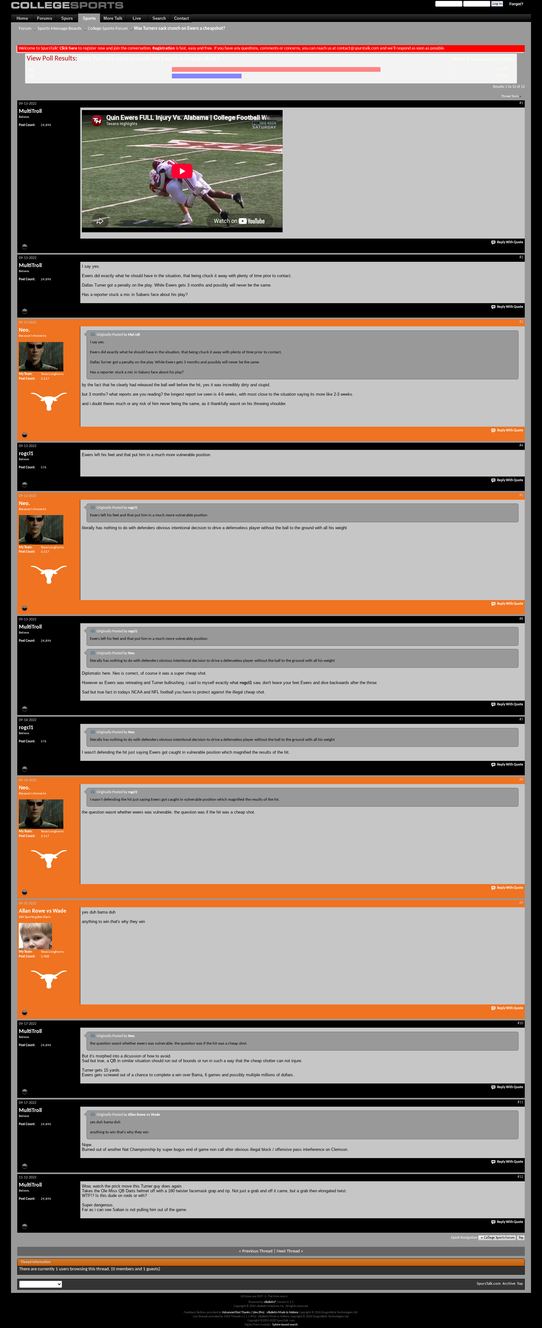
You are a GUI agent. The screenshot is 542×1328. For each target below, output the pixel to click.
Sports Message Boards (60, 28)
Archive (508, 1284)
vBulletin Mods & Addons (282, 1312)
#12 (520, 1177)
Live (137, 18)
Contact (181, 18)
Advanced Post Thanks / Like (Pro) (243, 1312)
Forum (25, 28)
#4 (521, 445)
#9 (521, 903)
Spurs (67, 18)
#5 (521, 495)
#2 (521, 257)
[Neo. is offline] (41, 357)
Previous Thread (257, 1251)
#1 (521, 103)
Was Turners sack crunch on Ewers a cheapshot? (179, 28)
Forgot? (516, 4)
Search (159, 18)
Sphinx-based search (285, 1324)
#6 (521, 619)
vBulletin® (270, 1302)
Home (22, 18)
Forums (44, 18)
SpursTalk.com (489, 1284)
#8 (521, 780)
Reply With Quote (510, 242)
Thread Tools (510, 96)
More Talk (113, 18)
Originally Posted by (118, 335)
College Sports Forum (108, 28)
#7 (521, 719)
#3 (521, 322)
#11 (520, 1102)
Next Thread (288, 1251)
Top (520, 1238)
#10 (520, 1023)
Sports (89, 18)
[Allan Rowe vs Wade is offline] (35, 936)
